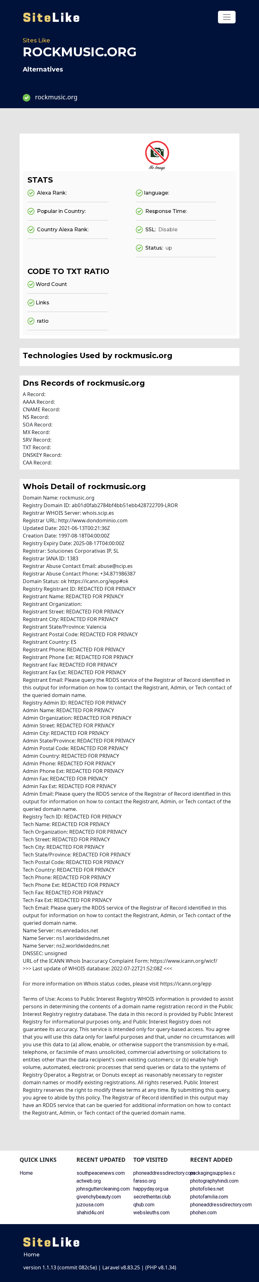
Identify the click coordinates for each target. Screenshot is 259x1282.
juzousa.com (90, 1205)
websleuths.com (151, 1213)
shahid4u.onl (90, 1213)
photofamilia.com (209, 1197)
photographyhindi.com (214, 1181)
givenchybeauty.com (98, 1197)
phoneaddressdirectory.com (164, 1173)
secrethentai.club (152, 1197)
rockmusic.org (56, 97)
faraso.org (144, 1181)
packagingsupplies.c (212, 1173)
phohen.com (203, 1213)
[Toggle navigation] (227, 17)
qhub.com (143, 1205)
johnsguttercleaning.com (103, 1189)
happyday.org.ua (150, 1189)
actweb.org (88, 1181)
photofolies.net (207, 1189)
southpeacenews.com (100, 1173)
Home (26, 1173)
